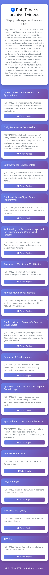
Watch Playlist (25, 116)
